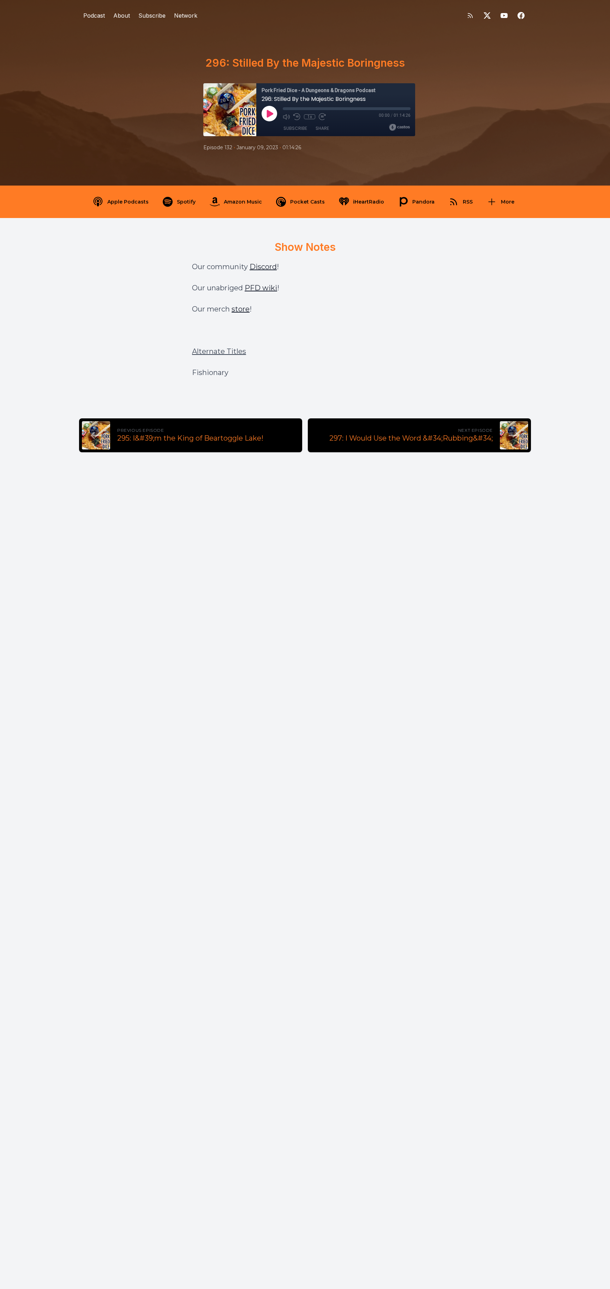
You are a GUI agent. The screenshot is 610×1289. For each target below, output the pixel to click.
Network (185, 15)
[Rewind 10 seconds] (296, 116)
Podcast (94, 15)
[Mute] (286, 117)
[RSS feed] (470, 15)
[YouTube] (504, 15)
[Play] (269, 113)
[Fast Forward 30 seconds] (322, 116)
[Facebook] (521, 15)
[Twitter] (487, 15)
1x (309, 116)
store (241, 309)
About (121, 15)
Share (322, 128)
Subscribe (152, 15)
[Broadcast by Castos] (399, 127)
